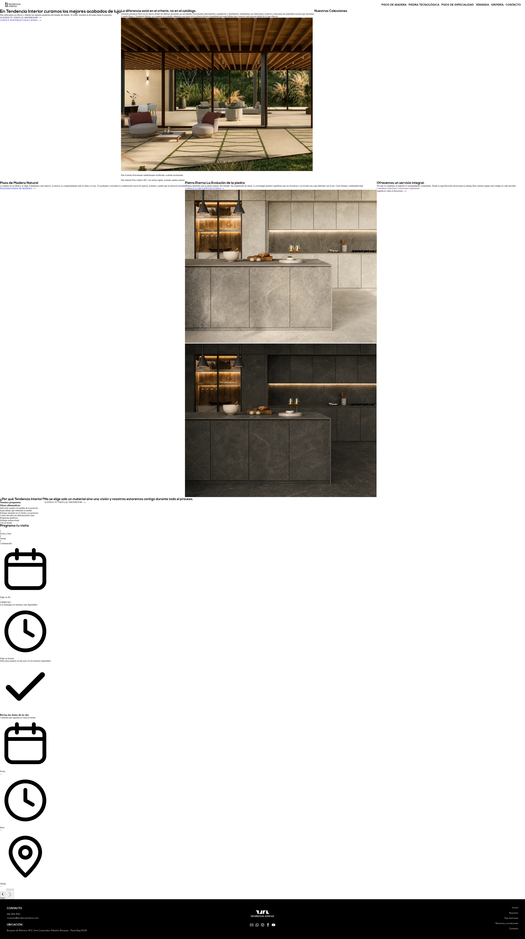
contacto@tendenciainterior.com (23, 918)
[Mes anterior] (0, 599)
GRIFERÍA (497, 5)
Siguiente (10, 890)
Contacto (513, 928)
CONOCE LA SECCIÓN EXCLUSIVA (204, 188)
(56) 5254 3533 (13, 914)
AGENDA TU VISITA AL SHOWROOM (20, 17)
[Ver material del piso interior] (121, 178)
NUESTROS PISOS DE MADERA (18, 188)
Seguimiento (414, 188)
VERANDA (482, 5)
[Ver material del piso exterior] (121, 173)
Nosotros (513, 913)
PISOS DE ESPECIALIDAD (457, 5)
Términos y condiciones (506, 923)
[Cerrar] (0, 528)
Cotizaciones (403, 188)
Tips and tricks (511, 918)
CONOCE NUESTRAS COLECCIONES (20, 20)
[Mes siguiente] (1, 599)
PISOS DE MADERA (393, 5)
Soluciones (392, 188)
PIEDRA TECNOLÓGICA (424, 5)
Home (515, 907)
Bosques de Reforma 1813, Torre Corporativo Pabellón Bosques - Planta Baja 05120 (47, 930)
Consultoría (382, 188)
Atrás (3, 898)
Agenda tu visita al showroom (391, 191)
